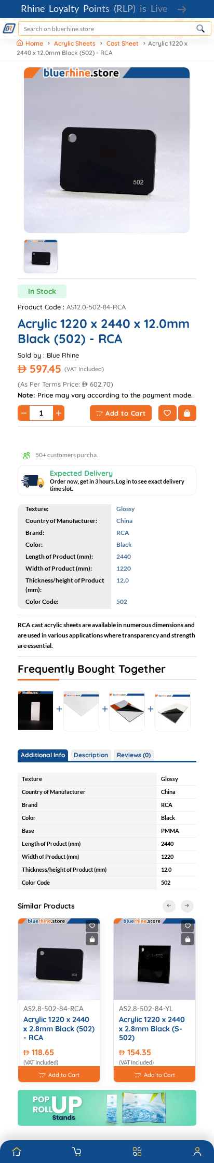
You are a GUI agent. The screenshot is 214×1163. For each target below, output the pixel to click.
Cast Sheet (122, 43)
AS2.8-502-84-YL (146, 1008)
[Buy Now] (187, 413)
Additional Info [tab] (43, 755)
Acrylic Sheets (75, 43)
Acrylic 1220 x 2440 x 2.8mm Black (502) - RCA (59, 1028)
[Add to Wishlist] (167, 413)
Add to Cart (125, 413)
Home (35, 43)
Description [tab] (91, 755)
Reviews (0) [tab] (134, 755)
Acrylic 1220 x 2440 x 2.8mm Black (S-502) (152, 1028)
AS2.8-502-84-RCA (53, 1008)
